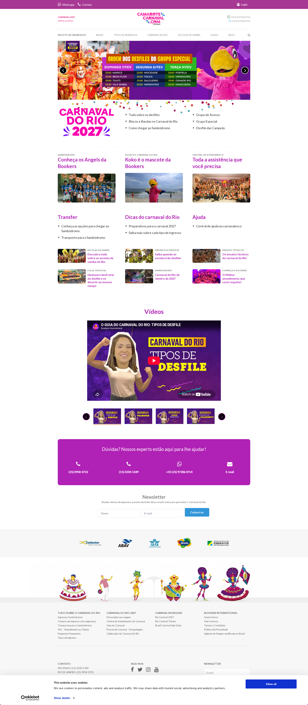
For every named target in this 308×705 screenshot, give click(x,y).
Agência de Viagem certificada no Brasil (224, 633)
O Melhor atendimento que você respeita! (233, 278)
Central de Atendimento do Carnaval (126, 621)
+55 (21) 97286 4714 (240, 17)
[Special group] (154, 70)
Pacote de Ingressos (72, 35)
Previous (63, 70)
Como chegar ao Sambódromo (149, 128)
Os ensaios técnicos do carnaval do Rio (235, 256)
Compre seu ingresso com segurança (77, 621)
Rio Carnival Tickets (165, 621)
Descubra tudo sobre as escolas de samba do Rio (100, 257)
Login (244, 4)
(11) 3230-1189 (80, 668)
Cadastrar (197, 512)
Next (244, 70)
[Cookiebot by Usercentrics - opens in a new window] (30, 698)
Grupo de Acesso (208, 115)
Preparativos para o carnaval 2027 (152, 226)
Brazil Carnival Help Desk (168, 625)
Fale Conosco (211, 621)
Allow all (271, 684)
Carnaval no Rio (157, 35)
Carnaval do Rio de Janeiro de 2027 (167, 276)
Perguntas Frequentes (69, 633)
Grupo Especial (206, 121)
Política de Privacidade (216, 629)
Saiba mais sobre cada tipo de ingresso (155, 233)
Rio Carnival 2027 (164, 617)
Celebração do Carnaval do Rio (123, 633)
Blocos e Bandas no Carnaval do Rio (153, 121)
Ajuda (214, 35)
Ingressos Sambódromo (70, 617)
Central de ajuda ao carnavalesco (219, 226)
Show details (62, 697)
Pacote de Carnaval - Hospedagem (125, 629)
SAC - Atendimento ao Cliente (73, 629)
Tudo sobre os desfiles (144, 115)
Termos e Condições (214, 625)
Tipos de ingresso (67, 637)
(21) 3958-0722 (85, 672)
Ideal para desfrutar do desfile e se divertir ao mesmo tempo (101, 280)
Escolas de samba (189, 35)
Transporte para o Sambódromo (83, 237)
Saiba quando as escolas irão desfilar (168, 256)
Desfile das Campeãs (210, 128)
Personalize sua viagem (119, 617)
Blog (232, 35)
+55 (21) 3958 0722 (240, 21)
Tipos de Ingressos (125, 35)
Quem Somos (211, 617)
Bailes (99, 35)
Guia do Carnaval (116, 625)
